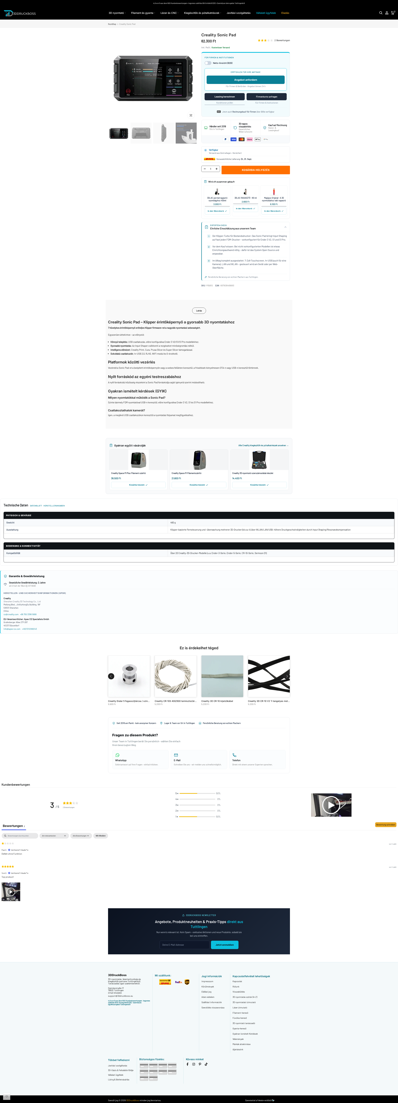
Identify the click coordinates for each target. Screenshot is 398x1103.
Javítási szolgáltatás (239, 12)
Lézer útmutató (240, 1007)
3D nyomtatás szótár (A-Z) (245, 997)
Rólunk (236, 986)
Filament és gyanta (142, 12)
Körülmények (207, 986)
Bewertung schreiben (385, 825)
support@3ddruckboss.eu (120, 996)
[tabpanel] (199, 867)
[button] (198, 793)
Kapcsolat (237, 981)
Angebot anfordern (245, 79)
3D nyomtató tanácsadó (244, 1023)
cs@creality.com (11, 614)
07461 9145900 (115, 993)
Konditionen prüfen (224, 102)
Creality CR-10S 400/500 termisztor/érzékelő (178, 701)
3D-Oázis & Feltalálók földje (120, 1070)
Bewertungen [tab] (14, 826)
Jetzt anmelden (225, 944)
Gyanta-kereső (239, 1028)
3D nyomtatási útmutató (244, 1002)
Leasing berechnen (225, 96)
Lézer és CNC (169, 12)
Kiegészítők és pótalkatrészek (201, 12)
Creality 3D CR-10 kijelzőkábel (217, 701)
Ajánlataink (238, 1049)
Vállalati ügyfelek (266, 12)
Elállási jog (206, 991)
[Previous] (114, 77)
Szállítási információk (211, 1002)
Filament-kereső (240, 1012)
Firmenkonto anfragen (266, 96)
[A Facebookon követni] (187, 1064)
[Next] (190, 77)
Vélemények (238, 1039)
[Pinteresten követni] (199, 1064)
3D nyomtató (116, 12)
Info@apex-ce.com (12, 629)
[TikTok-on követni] (206, 1064)
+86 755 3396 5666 (28, 614)
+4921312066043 (29, 629)
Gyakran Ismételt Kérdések (245, 1033)
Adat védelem (207, 997)
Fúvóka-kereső (240, 1018)
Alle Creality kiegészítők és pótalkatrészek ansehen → (263, 445)
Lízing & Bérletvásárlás (118, 1079)
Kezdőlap (112, 24)
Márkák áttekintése (241, 1044)
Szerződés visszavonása (212, 1007)
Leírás (199, 310)
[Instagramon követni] (193, 1064)
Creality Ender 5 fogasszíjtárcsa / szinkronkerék (133, 701)
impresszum (207, 981)
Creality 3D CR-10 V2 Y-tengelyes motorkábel (272, 701)
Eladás (285, 12)
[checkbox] (100, 836)
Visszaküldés (239, 991)
